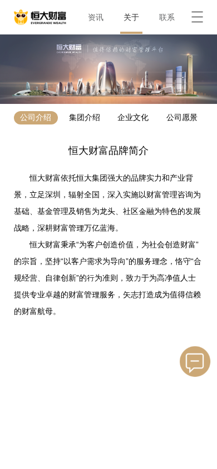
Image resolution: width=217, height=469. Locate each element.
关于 (131, 17)
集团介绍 (84, 117)
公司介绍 (35, 117)
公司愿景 (182, 117)
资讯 (95, 17)
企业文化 (133, 117)
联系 (167, 17)
